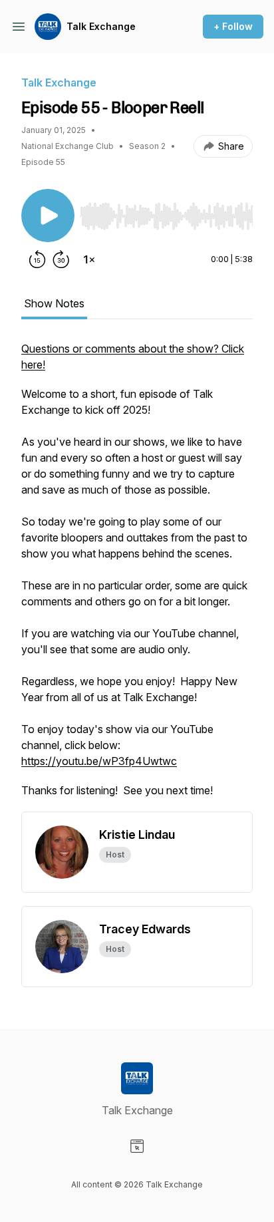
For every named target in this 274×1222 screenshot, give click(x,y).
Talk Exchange (101, 26)
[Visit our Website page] (137, 1146)
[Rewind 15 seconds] (37, 259)
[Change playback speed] (89, 259)
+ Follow (233, 26)
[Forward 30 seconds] (61, 259)
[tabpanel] (137, 576)
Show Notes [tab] (54, 303)
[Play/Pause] (47, 215)
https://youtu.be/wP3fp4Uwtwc (99, 761)
